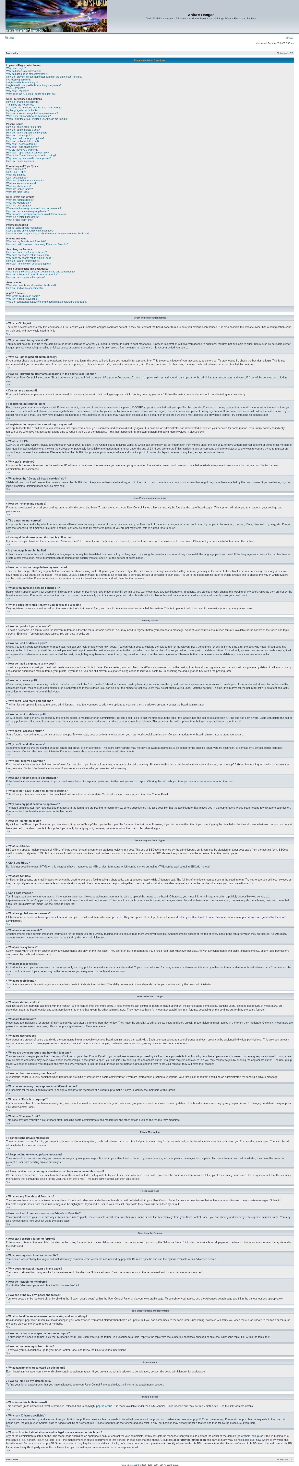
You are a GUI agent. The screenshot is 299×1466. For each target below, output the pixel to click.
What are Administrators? (20, 199)
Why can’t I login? (16, 68)
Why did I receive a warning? (22, 149)
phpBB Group (104, 1406)
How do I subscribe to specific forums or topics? (32, 274)
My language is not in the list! (22, 110)
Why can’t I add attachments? (22, 146)
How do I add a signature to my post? (26, 132)
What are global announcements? (25, 180)
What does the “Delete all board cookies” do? (31, 94)
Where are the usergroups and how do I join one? (33, 208)
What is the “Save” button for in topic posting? (31, 155)
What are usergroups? (18, 205)
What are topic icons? (18, 192)
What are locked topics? (19, 189)
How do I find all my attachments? (24, 288)
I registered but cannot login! (22, 82)
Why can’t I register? (17, 91)
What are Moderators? (18, 202)
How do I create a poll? (19, 135)
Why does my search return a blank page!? (29, 258)
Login (11, 38)
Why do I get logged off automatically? (27, 74)
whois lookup (251, 1435)
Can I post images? (17, 177)
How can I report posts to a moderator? (27, 152)
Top (8, 334)
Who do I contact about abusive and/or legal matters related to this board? (46, 301)
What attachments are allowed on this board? (31, 285)
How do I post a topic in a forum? (24, 127)
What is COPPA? (15, 88)
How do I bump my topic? (20, 161)
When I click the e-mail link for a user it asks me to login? (37, 119)
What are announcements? (21, 183)
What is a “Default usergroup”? (23, 217)
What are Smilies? (16, 174)
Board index (12, 53)
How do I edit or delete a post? (23, 129)
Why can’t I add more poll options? (25, 138)
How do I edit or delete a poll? (22, 141)
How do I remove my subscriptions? (26, 277)
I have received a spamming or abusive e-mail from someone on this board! (47, 233)
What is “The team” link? (19, 219)
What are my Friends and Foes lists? (26, 241)
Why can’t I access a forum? (21, 144)
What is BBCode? (16, 169)
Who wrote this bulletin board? (23, 296)
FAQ (291, 38)
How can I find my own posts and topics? (28, 263)
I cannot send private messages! (24, 227)
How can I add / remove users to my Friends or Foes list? (37, 244)
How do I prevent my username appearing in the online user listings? (44, 76)
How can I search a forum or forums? (26, 252)
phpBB (135, 1465)
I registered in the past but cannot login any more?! (34, 85)
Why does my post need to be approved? (28, 158)
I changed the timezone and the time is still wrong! (33, 107)
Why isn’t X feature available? (22, 299)
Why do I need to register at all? (23, 71)
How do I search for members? (23, 260)
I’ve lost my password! (18, 79)
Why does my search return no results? (27, 255)
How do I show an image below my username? (32, 113)
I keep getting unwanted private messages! (29, 230)
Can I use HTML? (16, 172)
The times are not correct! (20, 104)
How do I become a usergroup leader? (27, 211)
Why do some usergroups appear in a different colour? (36, 214)
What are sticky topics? (19, 186)
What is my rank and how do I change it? (28, 116)
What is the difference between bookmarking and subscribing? (40, 271)
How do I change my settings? (22, 101)
